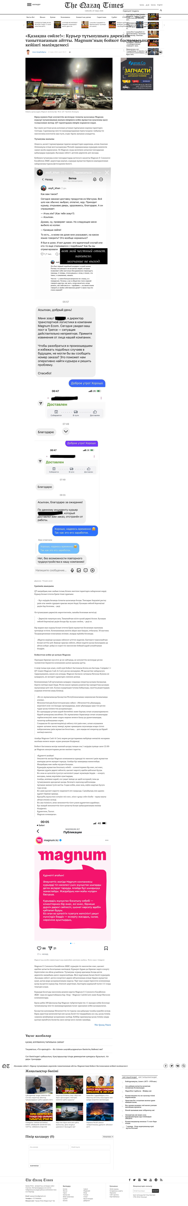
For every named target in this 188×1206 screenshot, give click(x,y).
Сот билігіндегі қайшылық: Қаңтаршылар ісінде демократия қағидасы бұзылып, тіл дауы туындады (67, 1057)
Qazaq (153, 5)
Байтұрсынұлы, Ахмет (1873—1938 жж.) (141, 1081)
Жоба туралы (114, 1189)
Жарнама (113, 1193)
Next (164, 25)
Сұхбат (114, 17)
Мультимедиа (88, 1199)
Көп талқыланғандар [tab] (147, 1077)
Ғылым (85, 1195)
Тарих (65, 1193)
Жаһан (42, 17)
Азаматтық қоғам (83, 17)
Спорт (85, 1197)
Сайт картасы (114, 1195)
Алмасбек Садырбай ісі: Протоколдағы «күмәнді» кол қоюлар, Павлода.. (136, 33)
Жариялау (34, 1166)
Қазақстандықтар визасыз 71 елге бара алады (141, 1122)
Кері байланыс (114, 1197)
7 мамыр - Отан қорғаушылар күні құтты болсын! (140, 1127)
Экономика (65, 17)
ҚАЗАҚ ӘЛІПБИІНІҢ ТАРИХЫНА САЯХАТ (44, 1042)
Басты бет (31, 17)
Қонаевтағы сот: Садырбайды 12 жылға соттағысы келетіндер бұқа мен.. (135, 51)
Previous (24, 25)
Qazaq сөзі (66, 1195)
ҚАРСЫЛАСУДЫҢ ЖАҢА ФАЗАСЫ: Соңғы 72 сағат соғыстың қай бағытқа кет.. (136, 17)
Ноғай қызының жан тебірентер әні (139, 1110)
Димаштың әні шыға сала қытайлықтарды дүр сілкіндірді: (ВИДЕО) (138, 1116)
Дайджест (86, 1201)
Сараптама (101, 17)
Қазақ (142, 5)
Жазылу (155, 1191)
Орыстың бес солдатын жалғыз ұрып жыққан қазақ (140, 1101)
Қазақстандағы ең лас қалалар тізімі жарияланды (140, 1096)
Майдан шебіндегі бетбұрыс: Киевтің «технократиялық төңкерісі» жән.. (133, 43)
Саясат (85, 1189)
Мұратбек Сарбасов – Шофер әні (138, 1091)
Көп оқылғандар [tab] (129, 1077)
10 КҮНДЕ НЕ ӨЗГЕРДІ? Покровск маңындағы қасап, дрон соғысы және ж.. (136, 25)
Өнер (85, 1193)
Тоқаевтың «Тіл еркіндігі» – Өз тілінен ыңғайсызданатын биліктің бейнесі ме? (64, 1049)
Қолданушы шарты (116, 1191)
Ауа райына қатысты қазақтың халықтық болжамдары (137, 1087)
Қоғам (52, 17)
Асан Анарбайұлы (39, 52)
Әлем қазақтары (68, 1197)
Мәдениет (86, 1191)
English (160, 5)
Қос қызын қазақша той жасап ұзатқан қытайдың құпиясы (141, 1106)
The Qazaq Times (102, 1025)
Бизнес (65, 1201)
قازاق (147, 5)
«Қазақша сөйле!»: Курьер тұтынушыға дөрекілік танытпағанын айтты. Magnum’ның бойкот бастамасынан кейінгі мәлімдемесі (71, 1066)
